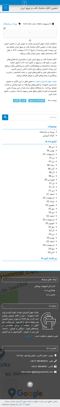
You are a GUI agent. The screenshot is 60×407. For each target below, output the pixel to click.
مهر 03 (51, 227)
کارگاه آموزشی (48, 135)
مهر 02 (51, 208)
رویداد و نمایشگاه (10, 24)
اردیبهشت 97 (48, 154)
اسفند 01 (50, 194)
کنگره (16, 100)
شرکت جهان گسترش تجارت (46, 81)
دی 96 (51, 147)
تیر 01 (51, 183)
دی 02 (51, 212)
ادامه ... (27, 336)
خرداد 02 (50, 201)
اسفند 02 (50, 216)
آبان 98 (51, 168)
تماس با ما (50, 295)
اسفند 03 (50, 241)
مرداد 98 (50, 165)
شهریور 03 (50, 223)
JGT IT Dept (24, 404)
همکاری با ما (49, 290)
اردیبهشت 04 (48, 245)
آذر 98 (51, 172)
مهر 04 (51, 248)
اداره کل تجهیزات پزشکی (44, 286)
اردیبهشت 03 (48, 219)
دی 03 (51, 234)
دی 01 (51, 190)
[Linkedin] (30, 384)
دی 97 (51, 161)
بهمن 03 (50, 237)
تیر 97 (51, 158)
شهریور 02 (50, 205)
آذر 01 (51, 187)
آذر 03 (51, 230)
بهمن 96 (50, 150)
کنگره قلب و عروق (37, 100)
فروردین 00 (49, 179)
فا (24, 2)
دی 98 (51, 176)
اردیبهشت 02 (48, 198)
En (24, 6)
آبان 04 (51, 252)
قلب (23, 100)
